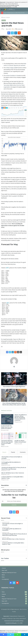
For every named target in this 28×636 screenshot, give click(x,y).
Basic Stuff (4, 570)
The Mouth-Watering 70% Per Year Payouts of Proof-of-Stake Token (7, 442)
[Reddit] (15, 352)
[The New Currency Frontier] (9, 9)
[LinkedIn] (13, 352)
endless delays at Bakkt (12, 67)
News (3, 577)
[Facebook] (7, 352)
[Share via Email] (18, 352)
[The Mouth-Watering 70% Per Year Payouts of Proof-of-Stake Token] (7, 435)
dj (3, 29)
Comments (22, 452)
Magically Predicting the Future (9, 572)
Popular (13, 452)
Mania (3, 574)
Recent (4, 452)
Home (3, 17)
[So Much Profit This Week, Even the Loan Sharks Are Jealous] (7, 419)
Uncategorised (5, 579)
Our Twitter (5, 558)
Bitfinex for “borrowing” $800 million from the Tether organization (14, 85)
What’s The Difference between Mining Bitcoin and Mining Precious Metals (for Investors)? (21, 417)
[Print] (21, 352)
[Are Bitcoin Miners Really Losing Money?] (21, 435)
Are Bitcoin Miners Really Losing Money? (20, 441)
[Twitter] (10, 352)
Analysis (8, 17)
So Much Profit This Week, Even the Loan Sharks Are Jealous (6, 427)
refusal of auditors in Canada (13, 75)
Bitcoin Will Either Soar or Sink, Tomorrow (13, 473)
